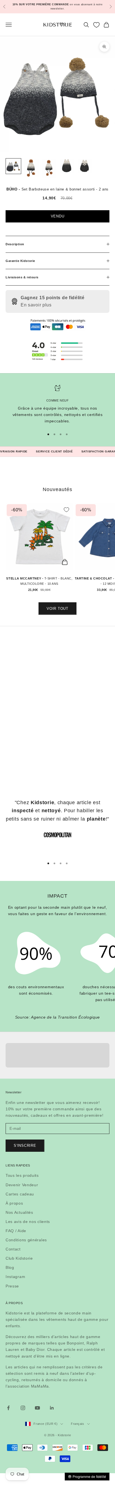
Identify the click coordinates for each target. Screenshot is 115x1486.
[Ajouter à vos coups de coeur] (66, 509)
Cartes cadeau (20, 1194)
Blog (10, 1267)
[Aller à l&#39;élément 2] (31, 167)
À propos (14, 1203)
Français (77, 1423)
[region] (57, 405)
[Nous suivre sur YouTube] (37, 1408)
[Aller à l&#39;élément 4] (67, 166)
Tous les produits (22, 1175)
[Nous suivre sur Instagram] (23, 1408)
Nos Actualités (19, 1212)
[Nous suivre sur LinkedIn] (52, 1408)
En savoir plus (36, 305)
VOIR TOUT (57, 608)
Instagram (15, 1276)
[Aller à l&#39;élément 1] (13, 166)
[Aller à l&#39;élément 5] (85, 166)
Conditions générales (26, 1240)
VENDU (57, 216)
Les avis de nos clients (28, 1221)
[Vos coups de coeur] (96, 25)
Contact (13, 1249)
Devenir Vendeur (22, 1185)
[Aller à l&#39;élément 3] (49, 168)
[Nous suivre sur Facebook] (8, 1408)
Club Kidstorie (19, 1258)
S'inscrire (25, 1145)
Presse (12, 1286)
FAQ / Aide (16, 1231)
